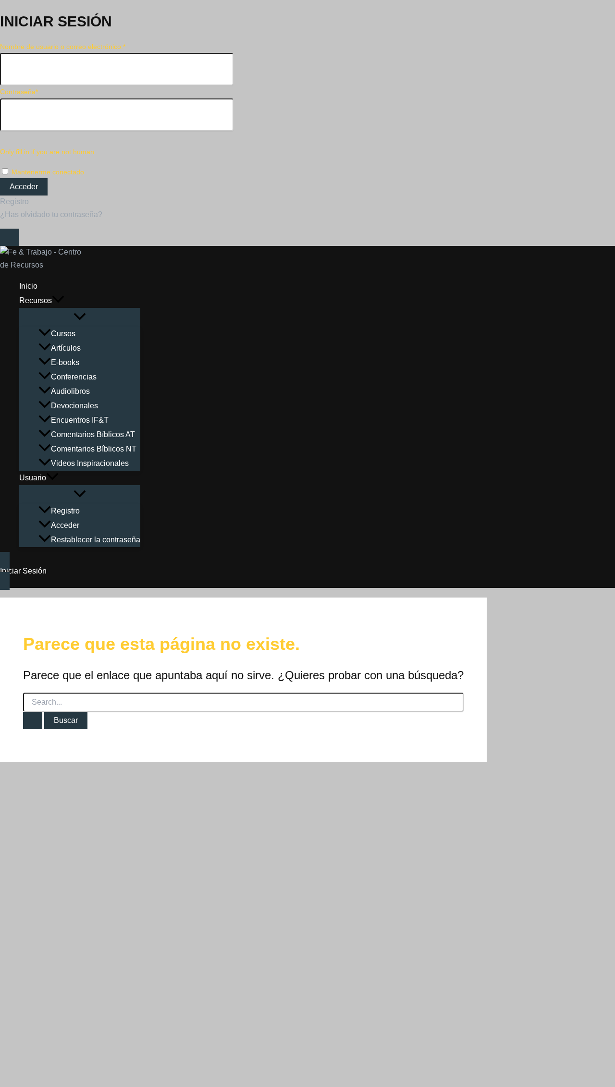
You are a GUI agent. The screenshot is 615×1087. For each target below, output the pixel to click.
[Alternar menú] (79, 317)
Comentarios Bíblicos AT (93, 434)
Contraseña (19, 92)
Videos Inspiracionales (90, 463)
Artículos (66, 348)
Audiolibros (70, 391)
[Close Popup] (9, 237)
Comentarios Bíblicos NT (93, 449)
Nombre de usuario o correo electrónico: (62, 46)
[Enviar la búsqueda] (32, 720)
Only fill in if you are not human (47, 152)
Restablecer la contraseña (95, 540)
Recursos (35, 300)
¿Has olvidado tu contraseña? (51, 214)
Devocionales (74, 406)
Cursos (63, 334)
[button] (58, 300)
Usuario (32, 478)
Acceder (65, 525)
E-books (65, 362)
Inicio (28, 286)
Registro (14, 201)
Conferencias (74, 377)
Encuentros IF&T (80, 420)
